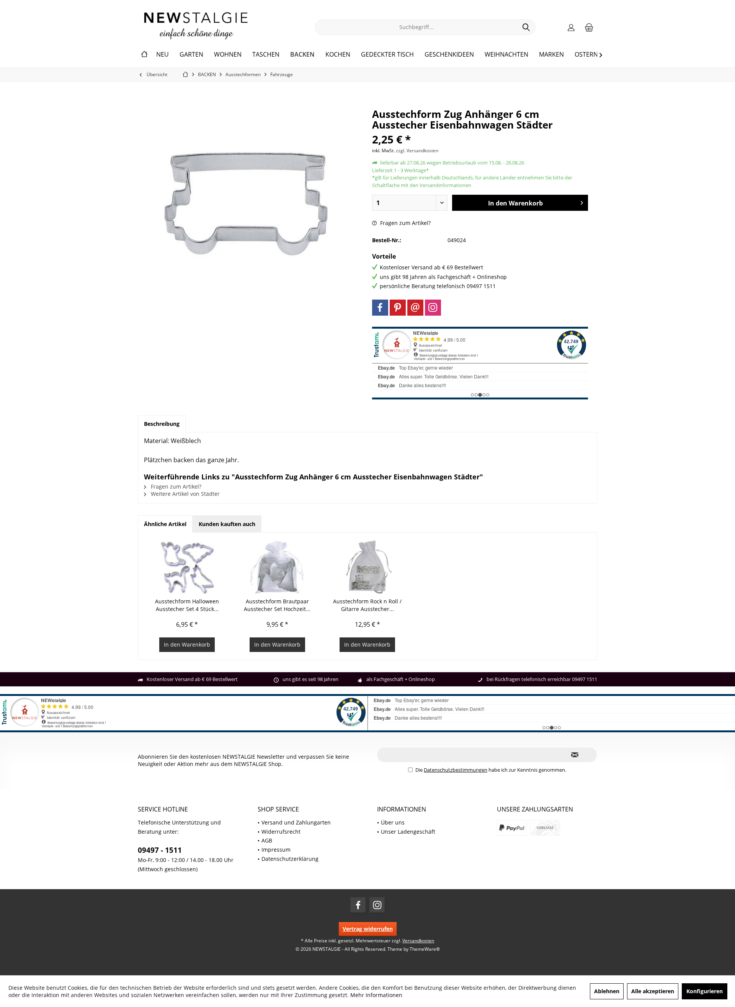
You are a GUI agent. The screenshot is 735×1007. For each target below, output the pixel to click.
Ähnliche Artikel (165, 524)
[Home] (144, 55)
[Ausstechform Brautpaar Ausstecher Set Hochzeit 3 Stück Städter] (277, 567)
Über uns (393, 822)
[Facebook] (380, 308)
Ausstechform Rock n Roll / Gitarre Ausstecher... (367, 605)
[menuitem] (589, 27)
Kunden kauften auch (227, 524)
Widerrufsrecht (281, 831)
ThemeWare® (425, 949)
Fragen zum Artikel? (405, 222)
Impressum (276, 849)
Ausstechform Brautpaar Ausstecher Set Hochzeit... (277, 605)
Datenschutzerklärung (289, 858)
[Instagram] (433, 308)
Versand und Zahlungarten (296, 822)
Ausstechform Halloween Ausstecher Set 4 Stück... (187, 605)
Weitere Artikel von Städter (184, 493)
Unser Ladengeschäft (408, 831)
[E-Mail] (415, 308)
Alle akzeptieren (652, 991)
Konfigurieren (704, 991)
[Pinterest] (398, 308)
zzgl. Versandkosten (417, 150)
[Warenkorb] (589, 27)
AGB (266, 840)
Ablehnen (606, 991)
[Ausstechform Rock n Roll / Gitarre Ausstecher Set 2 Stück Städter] (367, 567)
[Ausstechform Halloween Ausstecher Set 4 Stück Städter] (187, 567)
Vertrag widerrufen (368, 928)
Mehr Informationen (376, 995)
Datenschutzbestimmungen (455, 769)
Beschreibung (162, 423)
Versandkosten (418, 940)
